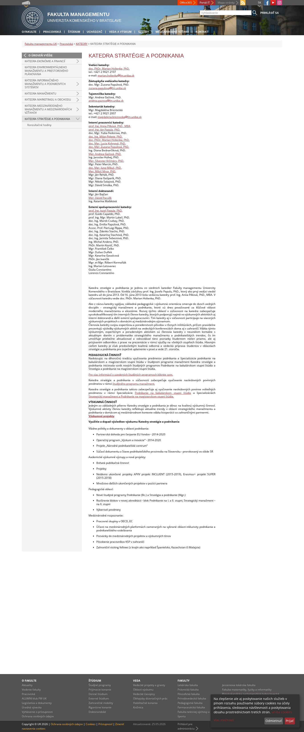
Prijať (290, 721)
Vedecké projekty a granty (149, 685)
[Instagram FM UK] (279, 2)
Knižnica (138, 707)
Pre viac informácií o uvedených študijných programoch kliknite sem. (131, 374)
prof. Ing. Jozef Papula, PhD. (105, 210)
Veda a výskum (120, 31)
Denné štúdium (98, 694)
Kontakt (202, 31)
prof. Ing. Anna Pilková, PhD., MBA (109, 126)
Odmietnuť (273, 721)
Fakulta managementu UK (41, 44)
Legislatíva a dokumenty (37, 703)
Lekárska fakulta (188, 685)
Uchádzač (94, 31)
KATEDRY (81, 44)
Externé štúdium (99, 698)
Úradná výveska (32, 707)
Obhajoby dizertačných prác (150, 698)
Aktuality (27, 685)
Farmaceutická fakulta (191, 707)
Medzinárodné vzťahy (172, 31)
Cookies (90, 724)
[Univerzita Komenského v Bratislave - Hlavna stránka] (32, 17)
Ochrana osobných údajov (38, 716)
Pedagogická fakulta (190, 703)
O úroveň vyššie (40, 55)
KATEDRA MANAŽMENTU (40, 93)
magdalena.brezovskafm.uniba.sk (120, 117)
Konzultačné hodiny (39, 125)
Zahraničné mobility (101, 703)
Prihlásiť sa (269, 12)
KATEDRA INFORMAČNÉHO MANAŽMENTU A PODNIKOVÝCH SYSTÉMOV (45, 83)
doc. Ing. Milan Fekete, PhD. (105, 136)
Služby (143, 31)
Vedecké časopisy (144, 694)
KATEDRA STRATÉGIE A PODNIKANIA (47, 119)
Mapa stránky (226, 2)
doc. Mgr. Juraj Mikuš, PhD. (105, 168)
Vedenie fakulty (31, 689)
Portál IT (205, 2)
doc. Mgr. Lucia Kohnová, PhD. (107, 143)
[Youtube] (273, 2)
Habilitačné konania (145, 703)
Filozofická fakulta (189, 694)
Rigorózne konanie (100, 707)
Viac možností (224, 720)
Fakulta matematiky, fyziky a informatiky (247, 689)
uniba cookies (282, 712)
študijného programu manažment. (134, 384)
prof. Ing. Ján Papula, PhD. (104, 130)
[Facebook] (266, 2)
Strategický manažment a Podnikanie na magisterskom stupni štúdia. (131, 396)
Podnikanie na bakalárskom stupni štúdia (163, 393)
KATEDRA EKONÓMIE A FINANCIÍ (45, 61)
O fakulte (29, 31)
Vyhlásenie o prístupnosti (37, 712)
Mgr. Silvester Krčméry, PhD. (106, 161)
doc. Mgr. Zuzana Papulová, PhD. (109, 147)
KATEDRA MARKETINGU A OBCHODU (48, 99)
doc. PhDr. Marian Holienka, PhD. (109, 68)
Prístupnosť (105, 724)
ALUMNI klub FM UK (34, 698)
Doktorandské (97, 712)
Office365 (186, 2)
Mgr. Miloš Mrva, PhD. (102, 171)
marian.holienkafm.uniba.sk (116, 75)
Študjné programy (100, 685)
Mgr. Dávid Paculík (100, 198)
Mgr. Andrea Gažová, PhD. (105, 154)
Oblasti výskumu (143, 689)
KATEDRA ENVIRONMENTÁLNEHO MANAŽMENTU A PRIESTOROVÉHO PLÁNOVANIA (46, 70)
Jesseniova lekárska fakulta (238, 685)
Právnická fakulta (188, 689)
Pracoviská (52, 31)
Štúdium (74, 31)
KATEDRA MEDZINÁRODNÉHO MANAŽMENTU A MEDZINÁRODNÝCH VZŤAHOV (48, 109)
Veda (136, 681)
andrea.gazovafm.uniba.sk (106, 101)
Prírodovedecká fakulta (192, 698)
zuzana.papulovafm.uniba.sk (107, 88)
